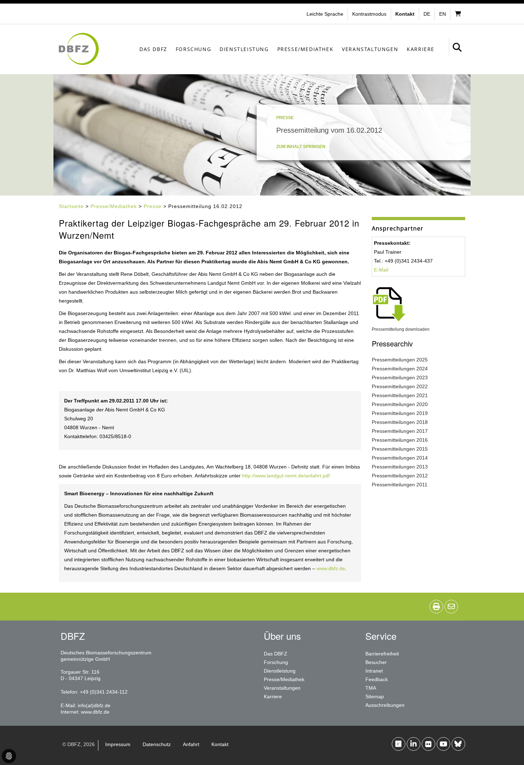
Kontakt (219, 744)
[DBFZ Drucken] (436, 606)
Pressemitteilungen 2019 (400, 413)
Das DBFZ (153, 49)
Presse (152, 206)
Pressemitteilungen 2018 (400, 422)
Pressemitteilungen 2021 (400, 395)
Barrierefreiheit (382, 654)
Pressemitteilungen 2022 (400, 386)
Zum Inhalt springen (300, 146)
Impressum (117, 744)
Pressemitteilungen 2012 (400, 475)
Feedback (376, 679)
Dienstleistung (244, 49)
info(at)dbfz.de (94, 705)
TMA (370, 688)
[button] (370, 13)
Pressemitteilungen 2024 (400, 368)
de (426, 14)
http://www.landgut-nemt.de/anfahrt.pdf (286, 475)
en (442, 14)
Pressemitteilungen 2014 (400, 458)
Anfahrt (191, 744)
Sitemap (374, 696)
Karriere (421, 49)
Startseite (71, 206)
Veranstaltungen (370, 49)
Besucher (376, 662)
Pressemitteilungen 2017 (400, 431)
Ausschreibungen (385, 705)
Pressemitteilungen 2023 (400, 377)
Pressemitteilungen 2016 (400, 440)
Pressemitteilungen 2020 (400, 404)
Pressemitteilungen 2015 (400, 449)
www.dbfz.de (331, 568)
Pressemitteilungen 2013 (400, 467)
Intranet (374, 671)
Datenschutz (157, 744)
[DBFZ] (79, 49)
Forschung (193, 49)
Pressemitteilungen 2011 (399, 484)
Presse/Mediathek (305, 49)
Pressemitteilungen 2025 (400, 360)
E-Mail (381, 270)
